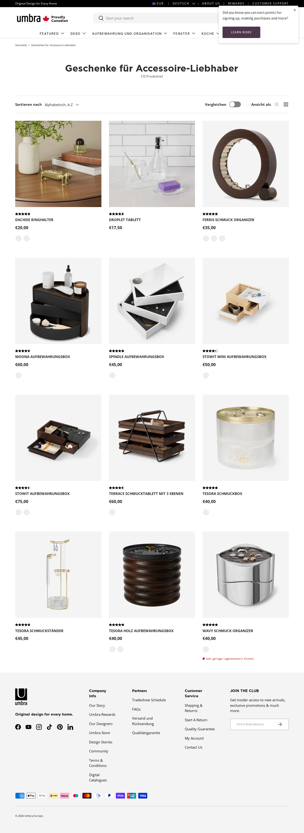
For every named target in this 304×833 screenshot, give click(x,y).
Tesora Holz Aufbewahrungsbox (141, 630)
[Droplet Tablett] (152, 164)
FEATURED (49, 34)
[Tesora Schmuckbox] (246, 438)
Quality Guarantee (200, 728)
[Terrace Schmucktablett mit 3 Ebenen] (152, 438)
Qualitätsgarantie (146, 732)
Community (98, 751)
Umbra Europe (33, 816)
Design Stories (100, 742)
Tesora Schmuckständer (39, 630)
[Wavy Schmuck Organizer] (246, 575)
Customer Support (270, 3)
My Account (194, 738)
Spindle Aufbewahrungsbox (136, 356)
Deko (76, 34)
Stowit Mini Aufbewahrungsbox (234, 356)
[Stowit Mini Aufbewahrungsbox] (246, 301)
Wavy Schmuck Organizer (228, 630)
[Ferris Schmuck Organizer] (246, 164)
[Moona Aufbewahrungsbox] (58, 301)
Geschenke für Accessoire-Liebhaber (53, 45)
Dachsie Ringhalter (34, 219)
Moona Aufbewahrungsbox (42, 356)
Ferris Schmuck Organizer (228, 219)
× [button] (295, 10)
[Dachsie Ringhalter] (58, 164)
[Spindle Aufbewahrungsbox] (152, 301)
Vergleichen (215, 104)
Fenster (181, 34)
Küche (208, 34)
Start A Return (196, 719)
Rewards (236, 3)
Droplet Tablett (125, 219)
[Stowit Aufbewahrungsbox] (58, 438)
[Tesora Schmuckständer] (58, 575)
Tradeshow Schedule (149, 699)
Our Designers (101, 723)
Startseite (21, 45)
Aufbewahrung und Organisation (127, 34)
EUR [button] (160, 3)
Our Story (97, 705)
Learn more (241, 32)
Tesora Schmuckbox (222, 493)
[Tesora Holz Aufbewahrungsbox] (152, 575)
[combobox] (163, 18)
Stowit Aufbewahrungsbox (42, 493)
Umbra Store (99, 732)
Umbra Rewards (102, 714)
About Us (211, 3)
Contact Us (193, 747)
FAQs (136, 709)
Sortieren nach (28, 104)
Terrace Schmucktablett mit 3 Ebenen (146, 493)
